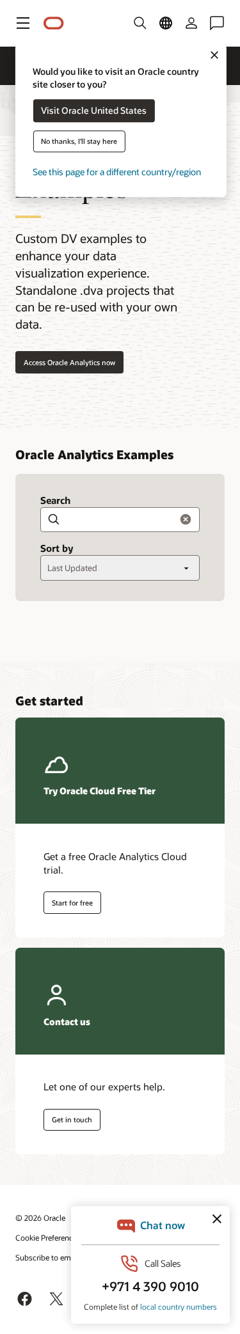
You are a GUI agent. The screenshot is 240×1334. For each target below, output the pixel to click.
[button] (23, 23)
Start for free (72, 902)
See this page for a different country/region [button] (117, 172)
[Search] (140, 23)
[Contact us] (217, 23)
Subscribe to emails (49, 1257)
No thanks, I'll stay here (79, 141)
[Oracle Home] (54, 23)
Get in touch (72, 1119)
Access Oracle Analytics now (69, 362)
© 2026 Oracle (40, 1217)
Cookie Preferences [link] (48, 1237)
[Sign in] (191, 23)
